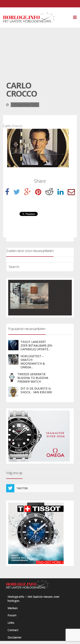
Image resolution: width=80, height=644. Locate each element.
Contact (13, 630)
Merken (13, 608)
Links (11, 623)
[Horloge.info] (36, 17)
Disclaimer (15, 637)
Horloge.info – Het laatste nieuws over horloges (33, 599)
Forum (12, 615)
